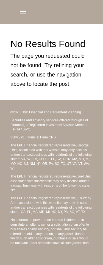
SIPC (26, 129)
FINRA (15, 129)
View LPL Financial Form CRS (33, 137)
